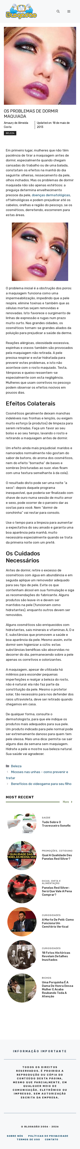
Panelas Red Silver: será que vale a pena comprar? (57, 891)
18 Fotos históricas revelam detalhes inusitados (56, 956)
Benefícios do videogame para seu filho (41, 784)
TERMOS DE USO (28, 1139)
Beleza (10, 133)
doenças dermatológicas (51, 195)
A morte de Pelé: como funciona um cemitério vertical (58, 923)
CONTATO (51, 1139)
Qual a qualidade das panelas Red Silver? (57, 856)
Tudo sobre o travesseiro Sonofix (56, 823)
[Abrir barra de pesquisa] (58, 11)
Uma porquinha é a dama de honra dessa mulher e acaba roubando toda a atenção (57, 989)
